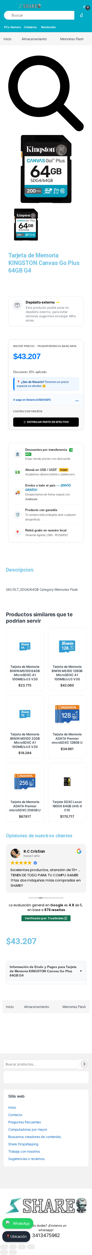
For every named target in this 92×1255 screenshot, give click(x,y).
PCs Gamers (12, 27)
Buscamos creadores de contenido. (35, 1137)
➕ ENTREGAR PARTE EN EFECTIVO (46, 422)
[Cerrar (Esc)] (31, 1246)
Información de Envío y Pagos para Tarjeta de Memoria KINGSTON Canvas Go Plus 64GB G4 (43, 971)
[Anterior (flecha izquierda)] (4, 1252)
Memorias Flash (72, 39)
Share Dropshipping (23, 1144)
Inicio (7, 39)
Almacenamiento (34, 39)
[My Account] (76, 6)
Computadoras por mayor (27, 1129)
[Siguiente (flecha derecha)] (13, 1252)
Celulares (30, 27)
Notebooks (48, 27)
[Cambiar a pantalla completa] (13, 1246)
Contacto (15, 1115)
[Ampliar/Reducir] (4, 1246)
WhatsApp (21, 1223)
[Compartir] (22, 1246)
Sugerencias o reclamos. (26, 1159)
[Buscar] (84, 1064)
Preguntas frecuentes (24, 1122)
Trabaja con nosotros (24, 1151)
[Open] (8, 6)
